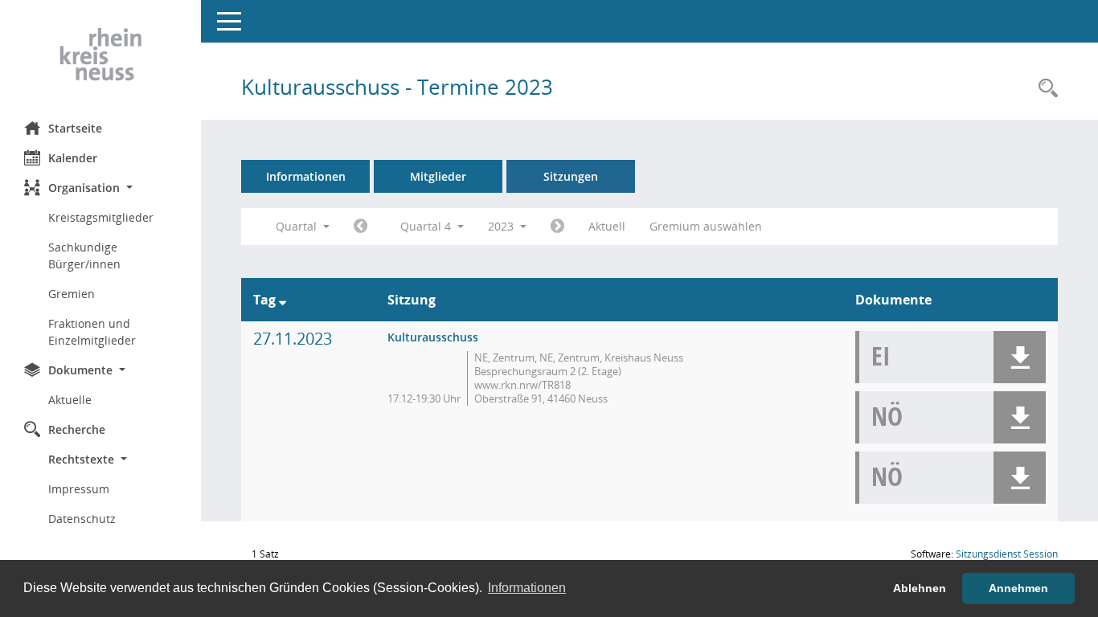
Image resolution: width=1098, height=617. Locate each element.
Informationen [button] (527, 588)
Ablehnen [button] (919, 588)
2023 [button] (502, 226)
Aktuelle (70, 399)
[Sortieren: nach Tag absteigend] (282, 299)
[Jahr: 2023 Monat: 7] (360, 226)
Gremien (71, 293)
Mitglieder (438, 176)
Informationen (306, 176)
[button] (100, 187)
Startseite (75, 128)
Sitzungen (570, 176)
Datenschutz (82, 518)
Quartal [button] (298, 226)
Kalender (72, 157)
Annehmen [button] (1018, 588)
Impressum (78, 488)
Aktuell (606, 226)
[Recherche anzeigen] (1044, 89)
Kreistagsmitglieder (101, 217)
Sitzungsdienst (1007, 554)
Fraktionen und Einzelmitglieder (92, 332)
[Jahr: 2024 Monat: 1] (557, 226)
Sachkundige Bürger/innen (84, 255)
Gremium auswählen (705, 226)
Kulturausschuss (432, 337)
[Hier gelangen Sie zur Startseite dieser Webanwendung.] (100, 54)
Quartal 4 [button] (427, 226)
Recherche (76, 429)
